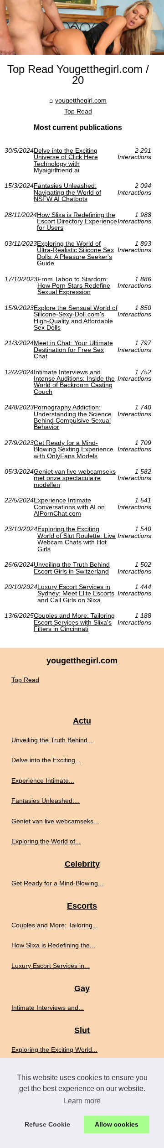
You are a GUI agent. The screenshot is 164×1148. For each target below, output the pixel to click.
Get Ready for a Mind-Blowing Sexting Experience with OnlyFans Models (73, 449)
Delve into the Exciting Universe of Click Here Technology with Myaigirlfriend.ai (66, 160)
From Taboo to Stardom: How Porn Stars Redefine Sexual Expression (73, 285)
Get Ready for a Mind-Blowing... (57, 883)
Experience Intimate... (42, 780)
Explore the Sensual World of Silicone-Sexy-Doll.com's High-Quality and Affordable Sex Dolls (76, 318)
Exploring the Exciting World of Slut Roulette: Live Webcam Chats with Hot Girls (76, 539)
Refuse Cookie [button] (47, 1124)
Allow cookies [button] (116, 1124)
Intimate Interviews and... (47, 1007)
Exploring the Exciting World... (54, 1049)
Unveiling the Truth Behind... (52, 740)
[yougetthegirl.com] (82, 27)
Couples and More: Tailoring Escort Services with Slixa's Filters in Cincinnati (74, 622)
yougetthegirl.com (81, 100)
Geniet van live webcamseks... (55, 821)
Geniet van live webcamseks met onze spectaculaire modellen (75, 478)
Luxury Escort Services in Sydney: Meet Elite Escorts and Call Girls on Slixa (75, 593)
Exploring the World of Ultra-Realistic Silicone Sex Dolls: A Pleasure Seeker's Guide (75, 253)
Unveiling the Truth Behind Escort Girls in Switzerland (72, 567)
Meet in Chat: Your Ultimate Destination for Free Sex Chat (73, 349)
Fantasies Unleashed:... (45, 800)
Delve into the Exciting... (46, 760)
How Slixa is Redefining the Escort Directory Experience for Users (77, 221)
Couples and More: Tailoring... (54, 925)
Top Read (78, 111)
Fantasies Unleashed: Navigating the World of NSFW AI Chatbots (67, 192)
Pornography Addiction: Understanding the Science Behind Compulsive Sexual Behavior (73, 417)
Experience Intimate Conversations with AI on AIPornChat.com (69, 507)
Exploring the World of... (46, 841)
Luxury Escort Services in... (50, 965)
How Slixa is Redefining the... (53, 945)
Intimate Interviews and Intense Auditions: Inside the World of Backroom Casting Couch (74, 382)
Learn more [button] (82, 1101)
